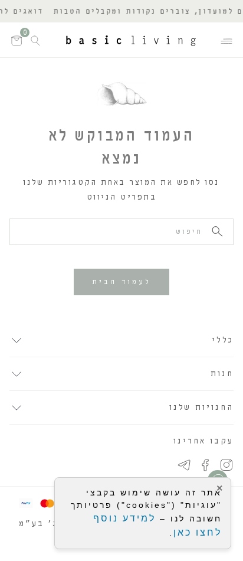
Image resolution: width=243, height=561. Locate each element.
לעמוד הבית (121, 281)
